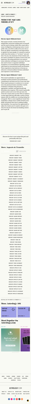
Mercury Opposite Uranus (15, 284)
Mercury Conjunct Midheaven (15, 181)
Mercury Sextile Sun (15, 184)
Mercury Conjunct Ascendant (15, 179)
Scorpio (10, 378)
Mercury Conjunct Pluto (15, 176)
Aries (3, 376)
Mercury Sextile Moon (15, 186)
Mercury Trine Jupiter (15, 251)
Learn (2, 14)
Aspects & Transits (10, 14)
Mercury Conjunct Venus (15, 162)
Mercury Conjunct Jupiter (15, 167)
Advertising (18, 391)
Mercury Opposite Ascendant (15, 291)
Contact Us (11, 391)
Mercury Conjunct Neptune (16, 174)
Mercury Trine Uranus (15, 256)
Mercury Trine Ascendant (15, 263)
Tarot (18, 7)
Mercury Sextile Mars (15, 193)
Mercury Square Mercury (15, 216)
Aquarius (13, 380)
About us (4, 391)
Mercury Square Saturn (15, 226)
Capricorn (24, 378)
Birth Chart (23, 7)
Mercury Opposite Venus (15, 275)
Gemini (13, 376)
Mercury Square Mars (15, 221)
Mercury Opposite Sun (15, 268)
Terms (8, 393)
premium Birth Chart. (15, 141)
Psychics (10, 7)
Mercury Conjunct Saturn (15, 169)
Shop (28, 7)
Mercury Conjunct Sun (15, 155)
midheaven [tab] (22, 151)
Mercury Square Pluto (15, 233)
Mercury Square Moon (15, 214)
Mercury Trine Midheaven (15, 265)
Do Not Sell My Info (17, 393)
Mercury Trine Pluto (15, 261)
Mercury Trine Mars (15, 249)
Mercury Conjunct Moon (15, 158)
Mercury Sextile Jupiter (15, 195)
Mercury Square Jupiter (15, 223)
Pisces (19, 380)
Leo (23, 376)
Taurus (8, 376)
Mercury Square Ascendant (15, 235)
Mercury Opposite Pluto (15, 289)
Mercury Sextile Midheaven (15, 209)
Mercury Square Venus (15, 219)
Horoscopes (4, 7)
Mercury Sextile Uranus (15, 200)
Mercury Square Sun (15, 212)
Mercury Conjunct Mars (15, 165)
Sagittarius (17, 378)
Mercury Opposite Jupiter (15, 280)
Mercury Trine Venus (15, 247)
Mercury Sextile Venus (15, 191)
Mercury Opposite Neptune (15, 287)
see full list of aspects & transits (10, 300)
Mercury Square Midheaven (16, 237)
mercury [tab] (6, 151)
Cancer (18, 376)
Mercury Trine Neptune (15, 258)
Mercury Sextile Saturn (15, 198)
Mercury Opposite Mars (15, 277)
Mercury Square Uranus (15, 228)
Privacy (3, 393)
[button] (15, 396)
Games (14, 7)
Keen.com (3, 327)
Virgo (26, 376)
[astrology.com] (9, 2)
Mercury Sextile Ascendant (15, 207)
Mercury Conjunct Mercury (16, 160)
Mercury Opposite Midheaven (15, 294)
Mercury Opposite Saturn (15, 282)
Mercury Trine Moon (15, 242)
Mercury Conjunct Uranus (15, 172)
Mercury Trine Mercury (15, 244)
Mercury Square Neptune (15, 230)
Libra (5, 378)
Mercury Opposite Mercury (15, 273)
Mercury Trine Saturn (15, 254)
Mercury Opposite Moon (15, 270)
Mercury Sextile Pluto (15, 205)
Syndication (26, 391)
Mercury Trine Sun (15, 240)
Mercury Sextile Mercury (15, 188)
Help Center (26, 393)
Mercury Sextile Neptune (15, 202)
